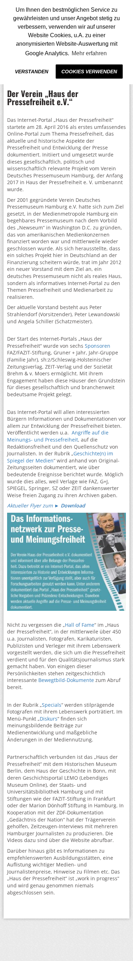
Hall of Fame (79, 624)
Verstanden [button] (31, 71)
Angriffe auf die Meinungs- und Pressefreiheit (58, 436)
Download (73, 505)
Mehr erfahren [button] (89, 53)
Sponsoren (97, 345)
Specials (51, 704)
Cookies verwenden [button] (89, 71)
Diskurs (48, 718)
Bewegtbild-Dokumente (66, 680)
